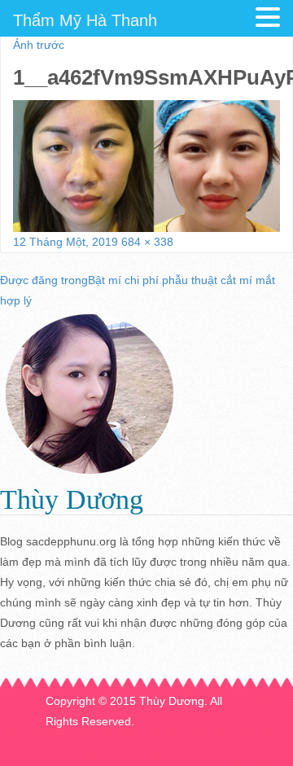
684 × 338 (147, 241)
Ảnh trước (38, 44)
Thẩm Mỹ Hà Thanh (85, 20)
